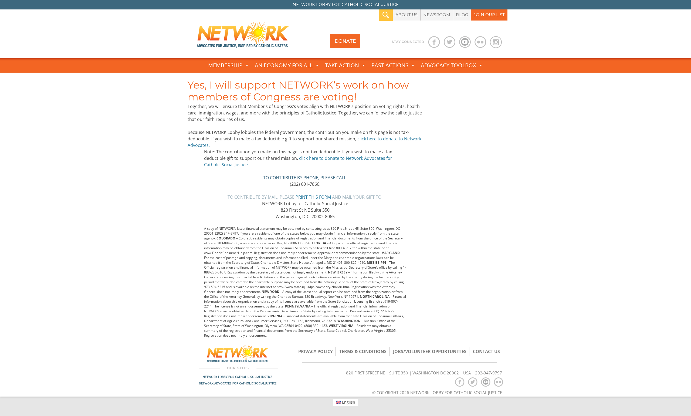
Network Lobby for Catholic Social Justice (237, 377)
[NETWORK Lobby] (243, 36)
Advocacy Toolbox (448, 65)
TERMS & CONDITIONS (363, 351)
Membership (225, 65)
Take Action (342, 65)
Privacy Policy (315, 351)
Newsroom (436, 14)
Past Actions (389, 65)
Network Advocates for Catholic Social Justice (237, 383)
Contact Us (486, 351)
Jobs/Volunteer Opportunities (429, 351)
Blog (462, 14)
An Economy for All (284, 65)
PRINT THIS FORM (313, 197)
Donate (345, 41)
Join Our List (489, 14)
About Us (406, 14)
